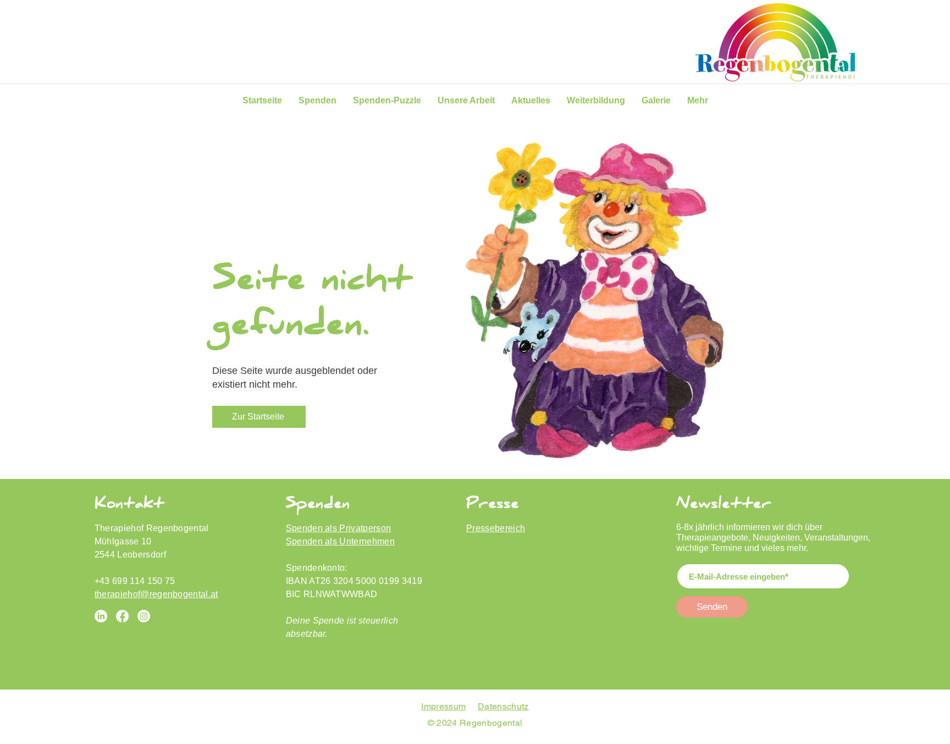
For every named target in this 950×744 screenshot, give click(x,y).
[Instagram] (143, 616)
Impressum (443, 706)
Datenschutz (503, 706)
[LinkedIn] (101, 616)
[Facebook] (122, 616)
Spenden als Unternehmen (340, 541)
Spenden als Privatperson (338, 528)
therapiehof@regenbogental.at (156, 594)
